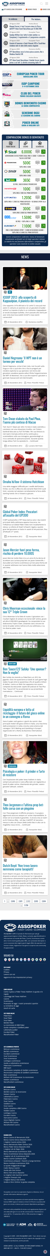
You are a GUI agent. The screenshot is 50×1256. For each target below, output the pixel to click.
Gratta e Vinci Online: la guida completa (19, 1182)
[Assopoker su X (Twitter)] (17, 959)
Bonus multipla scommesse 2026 (16, 1163)
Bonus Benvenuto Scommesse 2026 (17, 1151)
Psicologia (12, 766)
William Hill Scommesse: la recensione (19, 1077)
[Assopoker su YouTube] (9, 959)
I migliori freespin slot (12, 1177)
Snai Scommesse (10, 1058)
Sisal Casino (8, 1101)
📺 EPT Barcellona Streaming (12, 9)
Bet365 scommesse (11, 1051)
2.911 (20, 901)
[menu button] (46, 3)
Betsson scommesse (11, 1049)
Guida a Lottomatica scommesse (16, 1063)
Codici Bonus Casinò (12, 1168)
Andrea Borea (33, 24)
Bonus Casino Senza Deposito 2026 (17, 1140)
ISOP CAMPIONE (31, 84)
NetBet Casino (9, 1110)
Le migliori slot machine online (16, 1175)
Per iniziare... (36, 19)
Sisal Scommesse (10, 1056)
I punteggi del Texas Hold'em (15, 996)
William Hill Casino (11, 1122)
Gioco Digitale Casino (12, 1120)
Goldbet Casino (10, 1103)
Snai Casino (8, 1106)
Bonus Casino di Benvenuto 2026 (16, 1137)
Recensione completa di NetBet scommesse (21, 1070)
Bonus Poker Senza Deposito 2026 (17, 1147)
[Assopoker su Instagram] (5, 959)
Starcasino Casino (11, 1118)
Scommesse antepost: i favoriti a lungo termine (22, 1161)
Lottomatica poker (11, 1030)
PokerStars (8, 1016)
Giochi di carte (9, 1008)
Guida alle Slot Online (12, 1170)
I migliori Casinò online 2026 (15, 1142)
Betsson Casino (10, 1089)
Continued (34, 441)
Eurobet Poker (9, 1032)
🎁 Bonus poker (31, 9)
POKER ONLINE (30, 123)
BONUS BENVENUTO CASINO (30, 104)
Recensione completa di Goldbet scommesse (21, 1072)
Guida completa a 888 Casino (15, 1108)
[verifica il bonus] (43, 151)
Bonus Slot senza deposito (14, 1173)
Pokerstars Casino (11, 1099)
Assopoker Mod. (35, 536)
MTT (10, 292)
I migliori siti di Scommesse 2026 (16, 1156)
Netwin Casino (9, 1094)
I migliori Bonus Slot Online (14, 1180)
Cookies (7, 970)
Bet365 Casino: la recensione (15, 1092)
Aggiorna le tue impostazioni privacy (18, 977)
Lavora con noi (9, 974)
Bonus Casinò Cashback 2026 (15, 1158)
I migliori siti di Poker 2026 (14, 1149)
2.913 (36, 901)
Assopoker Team (34, 32)
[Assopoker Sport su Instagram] (33, 959)
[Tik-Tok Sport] (44, 959)
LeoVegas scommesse (12, 1061)
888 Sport (7, 1068)
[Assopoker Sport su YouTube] (40, 959)
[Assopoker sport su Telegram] (36, 959)
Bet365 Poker (9, 1023)
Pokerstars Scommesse (13, 1065)
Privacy (6, 972)
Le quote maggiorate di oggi (14, 1165)
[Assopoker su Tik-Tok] (13, 959)
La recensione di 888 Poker (14, 1025)
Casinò (25, 146)
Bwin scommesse (10, 1075)
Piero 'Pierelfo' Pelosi (35, 383)
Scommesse (40, 146)
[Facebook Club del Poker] (29, 959)
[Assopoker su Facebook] (21, 959)
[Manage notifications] (45, 1252)
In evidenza (13, 18)
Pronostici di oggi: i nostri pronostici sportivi (21, 1003)
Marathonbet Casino (12, 1125)
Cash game (12, 663)
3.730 (26, 905)
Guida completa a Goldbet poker (16, 1027)
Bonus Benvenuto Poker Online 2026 (18, 1144)
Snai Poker (8, 1020)
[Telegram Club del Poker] (25, 959)
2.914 (44, 901)
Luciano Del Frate (35, 446)
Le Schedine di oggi (11, 1006)
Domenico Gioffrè (34, 49)
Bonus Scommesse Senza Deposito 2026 (19, 1154)
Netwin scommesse (11, 1079)
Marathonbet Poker (11, 1034)
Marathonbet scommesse (13, 1082)
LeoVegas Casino (10, 1113)
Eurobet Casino (10, 1115)
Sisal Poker (8, 1018)
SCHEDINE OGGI (30, 114)
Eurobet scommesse (11, 1054)
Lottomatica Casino (11, 1096)
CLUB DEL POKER (30, 94)
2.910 (13, 901)
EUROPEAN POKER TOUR (30, 75)
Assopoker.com (9, 933)
